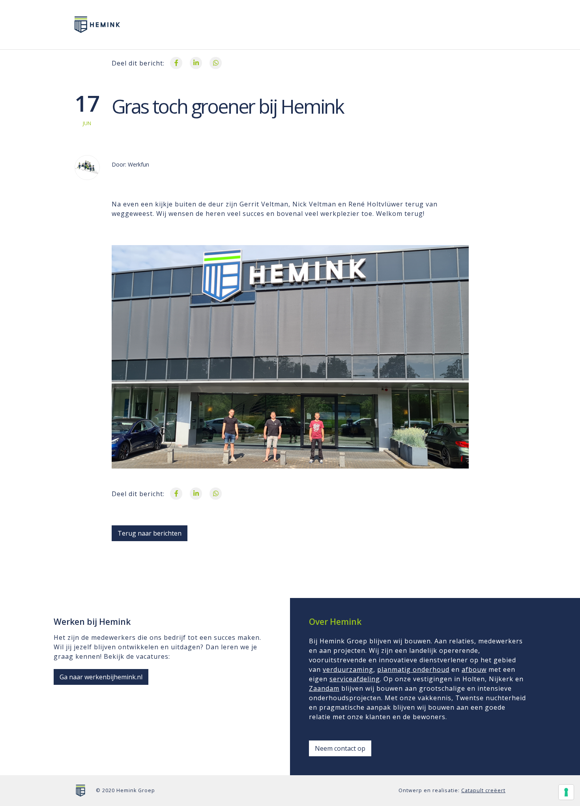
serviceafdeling (354, 679)
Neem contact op (340, 748)
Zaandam (324, 688)
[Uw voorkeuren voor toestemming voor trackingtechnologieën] (566, 792)
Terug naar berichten (149, 533)
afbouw (474, 669)
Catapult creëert (483, 790)
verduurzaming (348, 669)
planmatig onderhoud (413, 669)
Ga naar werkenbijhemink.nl (101, 677)
